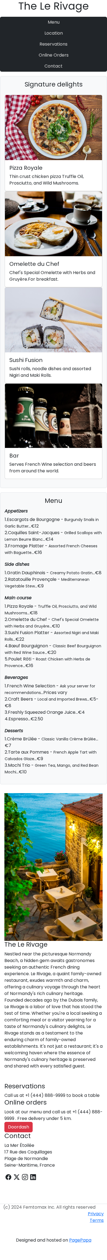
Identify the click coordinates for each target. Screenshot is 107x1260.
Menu (54, 22)
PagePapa (80, 1240)
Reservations (53, 44)
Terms (97, 1220)
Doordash (18, 1127)
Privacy (96, 1214)
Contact (53, 66)
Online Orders (54, 55)
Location (53, 33)
